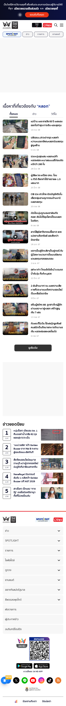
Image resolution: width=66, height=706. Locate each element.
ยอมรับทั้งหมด (37, 15)
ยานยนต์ (56, 34)
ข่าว (27, 34)
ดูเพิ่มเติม (33, 348)
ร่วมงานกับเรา (30, 701)
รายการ (40, 34)
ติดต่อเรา (46, 701)
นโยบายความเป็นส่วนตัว (26, 8)
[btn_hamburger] (61, 25)
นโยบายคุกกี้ (51, 8)
